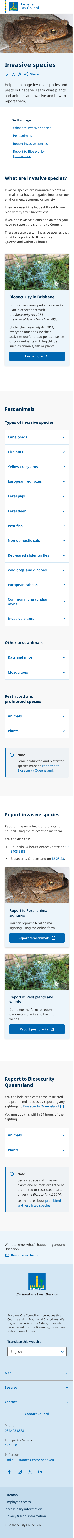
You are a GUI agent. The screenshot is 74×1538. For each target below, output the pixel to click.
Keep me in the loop (26, 1255)
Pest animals (22, 135)
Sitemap (12, 1495)
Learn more (34, 356)
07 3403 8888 (14, 1430)
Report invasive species (30, 143)
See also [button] (11, 1387)
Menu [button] (9, 1373)
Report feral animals (34, 938)
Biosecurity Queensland (41, 1106)
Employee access (18, 1502)
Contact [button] (11, 1402)
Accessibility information (24, 1509)
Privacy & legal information (26, 1516)
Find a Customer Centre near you (29, 1460)
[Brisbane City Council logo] (22, 6)
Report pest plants (34, 1029)
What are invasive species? (32, 128)
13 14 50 (11, 1445)
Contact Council (37, 1414)
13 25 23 (58, 858)
